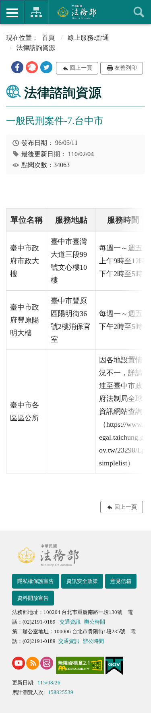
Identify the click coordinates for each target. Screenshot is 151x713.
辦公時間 (94, 622)
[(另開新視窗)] (18, 663)
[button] (17, 67)
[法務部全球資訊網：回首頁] (75, 12)
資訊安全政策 (82, 581)
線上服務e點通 (88, 37)
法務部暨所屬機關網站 (36, 12)
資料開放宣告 (33, 598)
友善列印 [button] (125, 68)
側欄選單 (12, 12)
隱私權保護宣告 (35, 581)
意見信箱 (120, 581)
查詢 (139, 12)
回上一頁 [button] (81, 68)
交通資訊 (70, 622)
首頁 (48, 37)
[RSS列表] (32, 663)
